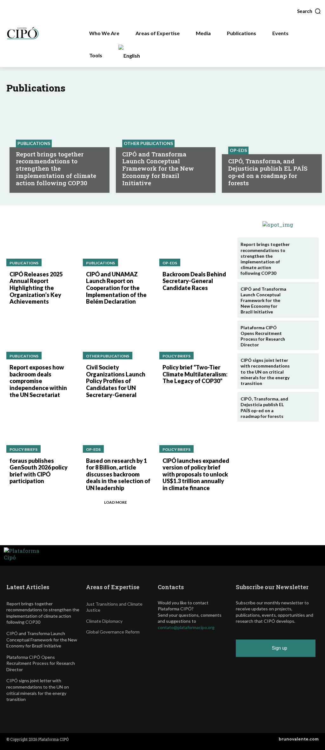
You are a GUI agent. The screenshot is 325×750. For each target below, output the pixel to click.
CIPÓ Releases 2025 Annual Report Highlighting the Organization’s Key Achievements (36, 288)
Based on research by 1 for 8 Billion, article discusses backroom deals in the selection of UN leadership (118, 474)
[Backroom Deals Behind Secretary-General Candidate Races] (194, 243)
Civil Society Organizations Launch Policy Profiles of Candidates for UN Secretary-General (115, 381)
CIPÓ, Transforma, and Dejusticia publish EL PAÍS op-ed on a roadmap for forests (268, 171)
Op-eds (238, 150)
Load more (115, 502)
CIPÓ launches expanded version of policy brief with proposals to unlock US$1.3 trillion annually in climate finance (195, 474)
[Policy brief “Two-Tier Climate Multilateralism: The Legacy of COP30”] (194, 337)
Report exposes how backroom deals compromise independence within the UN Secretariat (38, 381)
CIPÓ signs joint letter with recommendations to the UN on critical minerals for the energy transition (265, 371)
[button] (309, 11)
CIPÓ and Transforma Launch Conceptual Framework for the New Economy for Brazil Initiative (158, 168)
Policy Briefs (176, 356)
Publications (33, 143)
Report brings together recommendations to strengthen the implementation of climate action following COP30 (56, 168)
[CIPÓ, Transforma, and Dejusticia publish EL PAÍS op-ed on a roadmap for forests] (303, 406)
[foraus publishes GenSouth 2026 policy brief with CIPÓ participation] (41, 430)
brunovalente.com (299, 739)
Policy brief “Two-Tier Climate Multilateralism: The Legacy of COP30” (195, 374)
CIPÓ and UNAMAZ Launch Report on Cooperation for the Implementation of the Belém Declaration (116, 288)
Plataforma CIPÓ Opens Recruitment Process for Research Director (263, 336)
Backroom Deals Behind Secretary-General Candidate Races (194, 281)
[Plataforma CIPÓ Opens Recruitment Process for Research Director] (303, 335)
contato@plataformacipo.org (186, 627)
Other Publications (148, 143)
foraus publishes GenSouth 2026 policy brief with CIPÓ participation (39, 471)
